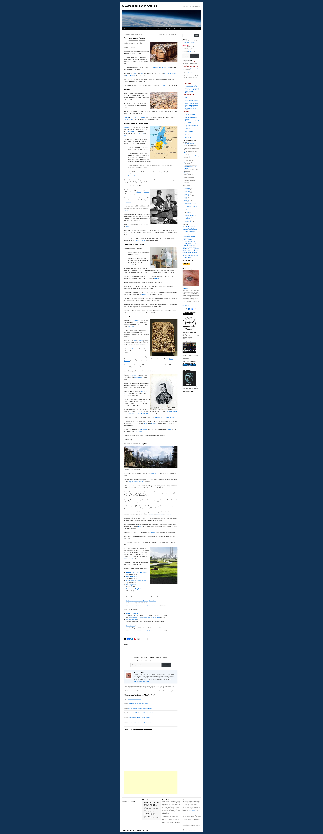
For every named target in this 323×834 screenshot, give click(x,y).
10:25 (148, 413)
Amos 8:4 (137, 117)
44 (176, 411)
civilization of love (151, 686)
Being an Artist (187, 191)
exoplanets (185, 235)
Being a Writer (187, 189)
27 (151, 413)
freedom (158, 686)
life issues (189, 245)
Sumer (169, 429)
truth (197, 255)
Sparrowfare (186, 162)
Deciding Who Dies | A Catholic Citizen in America (140, 708)
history (170, 686)
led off (144, 117)
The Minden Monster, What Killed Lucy (133, 34)
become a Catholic (140, 240)
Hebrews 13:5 (166, 67)
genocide (152, 532)
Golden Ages (187, 218)
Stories (175, 28)
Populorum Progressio (132, 613)
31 (131, 119)
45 (134, 264)
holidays (186, 243)
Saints (125, 687)
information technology (194, 243)
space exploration (187, 254)
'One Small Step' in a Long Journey (192, 99)
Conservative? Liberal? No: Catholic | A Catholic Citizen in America (144, 713)
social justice (137, 320)
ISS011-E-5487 (169, 818)
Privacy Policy (144, 28)
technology (186, 255)
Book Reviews (187, 194)
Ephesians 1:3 (133, 481)
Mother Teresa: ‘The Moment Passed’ (136, 580)
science (195, 250)
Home (125, 28)
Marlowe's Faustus (189, 221)
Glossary (156, 278)
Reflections (186, 198)
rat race (127, 226)
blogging (192, 228)
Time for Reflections (188, 176)
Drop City (126, 210)
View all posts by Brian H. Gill (142, 681)
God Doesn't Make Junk (190, 114)
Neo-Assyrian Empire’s (132, 131)
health (185, 242)
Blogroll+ (137, 28)
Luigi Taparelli (138, 377)
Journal (185, 197)
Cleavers (139, 192)
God (193, 240)
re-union (153, 423)
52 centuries (144, 429)
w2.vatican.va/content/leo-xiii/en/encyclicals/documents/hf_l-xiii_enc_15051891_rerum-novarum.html (145, 630)
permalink (167, 687)
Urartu (138, 133)
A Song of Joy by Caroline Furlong (191, 156)
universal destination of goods (151, 687)
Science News (187, 200)
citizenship (185, 229)
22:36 (128, 413)
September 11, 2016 (160, 417)
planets (192, 248)
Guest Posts (187, 220)
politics (196, 248)
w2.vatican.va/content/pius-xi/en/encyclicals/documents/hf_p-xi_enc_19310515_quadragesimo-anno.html (145, 623)
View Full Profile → (187, 305)
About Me (130, 28)
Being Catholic (138, 686)
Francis (135, 73)
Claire (141, 73)
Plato (134, 340)
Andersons (146, 192)
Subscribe (166, 665)
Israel (125, 135)
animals (191, 226)
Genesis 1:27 (144, 294)
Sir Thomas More (130, 75)
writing (189, 257)
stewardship (136, 687)
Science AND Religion (166, 28)
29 (153, 413)
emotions (188, 232)
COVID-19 (186, 231)
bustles (145, 423)
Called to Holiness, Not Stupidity (191, 113)
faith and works (186, 236)
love (173, 686)
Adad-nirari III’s (128, 127)
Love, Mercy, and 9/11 (132, 576)
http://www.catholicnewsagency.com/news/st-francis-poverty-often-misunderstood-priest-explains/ (144, 605)
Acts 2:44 (130, 264)
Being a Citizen (187, 188)
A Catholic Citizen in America (139, 5)
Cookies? (193, 42)
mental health (192, 247)
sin (183, 252)
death (194, 231)
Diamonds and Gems (189, 214)
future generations (164, 686)
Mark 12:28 (135, 413)
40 (131, 413)
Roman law (169, 514)
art (194, 226)
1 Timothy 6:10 (155, 67)
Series (185, 201)
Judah (142, 133)
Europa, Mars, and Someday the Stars (168, 34)
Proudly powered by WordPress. (190, 830)
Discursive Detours (188, 195)
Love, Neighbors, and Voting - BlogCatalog (138, 703)
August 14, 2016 (170, 417)
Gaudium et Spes (128, 558)
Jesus (184, 245)
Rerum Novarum (130, 626)
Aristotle (140, 340)
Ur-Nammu (151, 514)
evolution (193, 232)
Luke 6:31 (144, 413)
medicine (185, 247)
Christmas (196, 228)
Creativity (187, 209)
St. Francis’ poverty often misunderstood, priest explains (141, 601)
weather (185, 257)
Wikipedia (131, 326)
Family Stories (191, 72)
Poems (187, 211)
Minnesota (186, 248)
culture (191, 231)
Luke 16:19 (127, 119)
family (193, 236)
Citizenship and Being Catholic (134, 589)
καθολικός (154, 473)
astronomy (186, 228)
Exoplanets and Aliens (189, 215)
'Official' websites (191, 810)
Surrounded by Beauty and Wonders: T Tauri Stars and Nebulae (190, 108)
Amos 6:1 (126, 117)
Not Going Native (131, 585)
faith (189, 234)
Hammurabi (135, 349)
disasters (184, 232)
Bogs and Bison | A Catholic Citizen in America (139, 717)
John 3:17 (141, 481)
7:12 (125, 413)
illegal (139, 526)
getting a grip (187, 239)
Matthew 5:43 (171, 411)
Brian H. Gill (142, 40)
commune (128, 202)
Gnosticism (187, 128)
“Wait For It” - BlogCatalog (134, 699)
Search (196, 35)
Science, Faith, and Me (189, 91)
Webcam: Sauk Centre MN (185, 28)
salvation (188, 250)
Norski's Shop (186, 354)
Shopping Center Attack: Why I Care (136, 572)
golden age (139, 431)
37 (155, 413)
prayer (184, 250)
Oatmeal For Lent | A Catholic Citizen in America (139, 722)
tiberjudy (186, 173)
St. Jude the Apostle (154, 28)
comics (135, 423)
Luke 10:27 (164, 85)
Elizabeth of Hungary (170, 73)
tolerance (141, 687)
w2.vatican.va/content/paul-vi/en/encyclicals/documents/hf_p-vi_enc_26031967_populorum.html (144, 617)
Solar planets (194, 252)
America (186, 226)
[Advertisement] (150, 782)
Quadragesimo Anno (131, 619)
